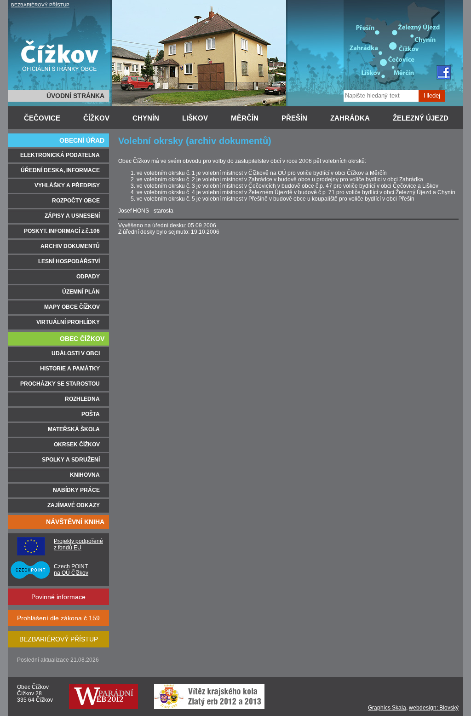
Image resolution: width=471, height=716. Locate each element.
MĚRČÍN (244, 118)
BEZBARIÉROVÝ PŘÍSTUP (40, 4)
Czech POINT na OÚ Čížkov (71, 569)
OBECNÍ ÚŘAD (81, 140)
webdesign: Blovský (434, 707)
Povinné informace (58, 597)
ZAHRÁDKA (350, 118)
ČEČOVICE (42, 118)
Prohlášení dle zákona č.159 (58, 618)
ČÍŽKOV (96, 118)
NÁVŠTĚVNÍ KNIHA (75, 521)
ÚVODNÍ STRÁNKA (75, 95)
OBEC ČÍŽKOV (82, 338)
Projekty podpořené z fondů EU (78, 544)
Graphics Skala (387, 707)
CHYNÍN (145, 118)
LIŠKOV (195, 118)
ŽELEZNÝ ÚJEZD (420, 118)
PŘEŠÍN (294, 118)
